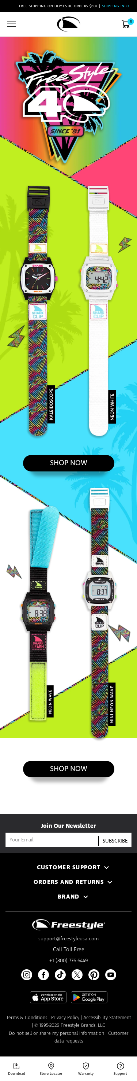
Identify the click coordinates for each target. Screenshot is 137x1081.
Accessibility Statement (107, 1018)
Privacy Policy (65, 1018)
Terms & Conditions (26, 1018)
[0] (126, 24)
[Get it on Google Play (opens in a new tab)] (89, 997)
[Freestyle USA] (68, 24)
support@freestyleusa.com (68, 939)
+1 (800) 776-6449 (68, 961)
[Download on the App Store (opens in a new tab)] (48, 997)
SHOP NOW (82, 463)
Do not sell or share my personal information (56, 1033)
